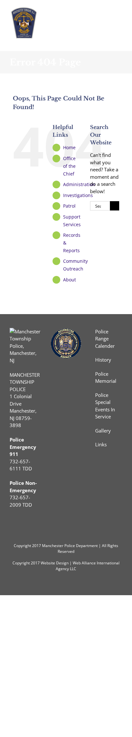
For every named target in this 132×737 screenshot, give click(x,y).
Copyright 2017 (26, 563)
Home (69, 147)
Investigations (78, 195)
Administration (79, 184)
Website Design (55, 563)
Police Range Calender (105, 338)
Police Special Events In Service (105, 406)
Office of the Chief (69, 166)
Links (101, 444)
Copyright (22, 545)
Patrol (69, 206)
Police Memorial (105, 377)
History (103, 359)
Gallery (103, 430)
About (69, 280)
